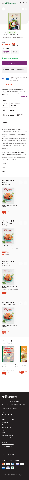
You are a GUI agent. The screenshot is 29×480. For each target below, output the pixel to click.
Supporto (4, 475)
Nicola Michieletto (7, 37)
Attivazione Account (6, 437)
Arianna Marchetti (6, 39)
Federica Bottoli (15, 39)
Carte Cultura (5, 422)
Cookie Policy (20, 475)
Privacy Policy (11, 475)
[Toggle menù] (3, 3)
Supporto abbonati (6, 430)
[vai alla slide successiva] (25, 182)
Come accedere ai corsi (7, 435)
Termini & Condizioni (6, 427)
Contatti (3, 432)
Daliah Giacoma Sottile (18, 37)
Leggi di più (24, 96)
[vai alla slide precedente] (21, 182)
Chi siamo (4, 424)
